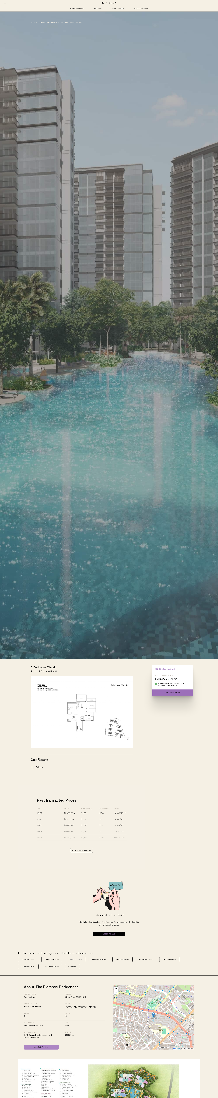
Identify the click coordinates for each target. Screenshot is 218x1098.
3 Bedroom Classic (146, 959)
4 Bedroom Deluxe (52, 966)
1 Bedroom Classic (28, 959)
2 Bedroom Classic (66, 22)
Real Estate (98, 9)
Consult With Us (77, 9)
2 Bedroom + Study (99, 959)
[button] (153, 1014)
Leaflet (177, 1048)
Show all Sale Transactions (81, 850)
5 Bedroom (72, 966)
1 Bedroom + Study (51, 959)
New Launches (118, 9)
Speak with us (109, 934)
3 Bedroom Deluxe (169, 959)
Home (33, 22)
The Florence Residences (47, 22)
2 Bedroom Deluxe (122, 959)
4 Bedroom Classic (28, 966)
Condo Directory (141, 9)
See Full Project (41, 1047)
